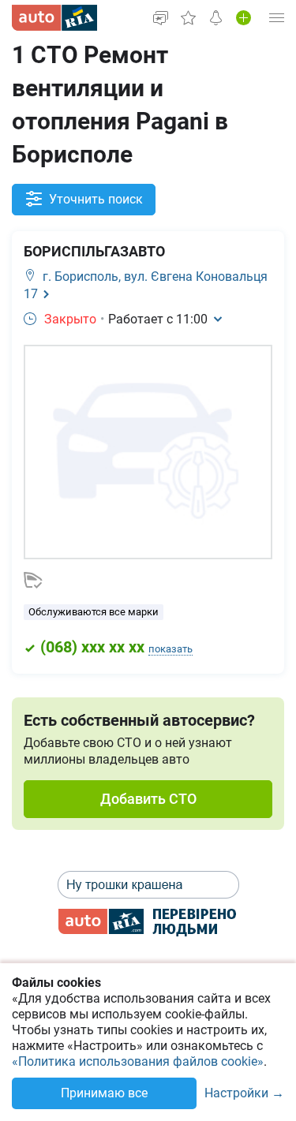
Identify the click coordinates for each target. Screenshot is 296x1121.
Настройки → (244, 1093)
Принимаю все (104, 1093)
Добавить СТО (148, 798)
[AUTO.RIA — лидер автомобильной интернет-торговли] (54, 18)
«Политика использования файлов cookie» (138, 1061)
